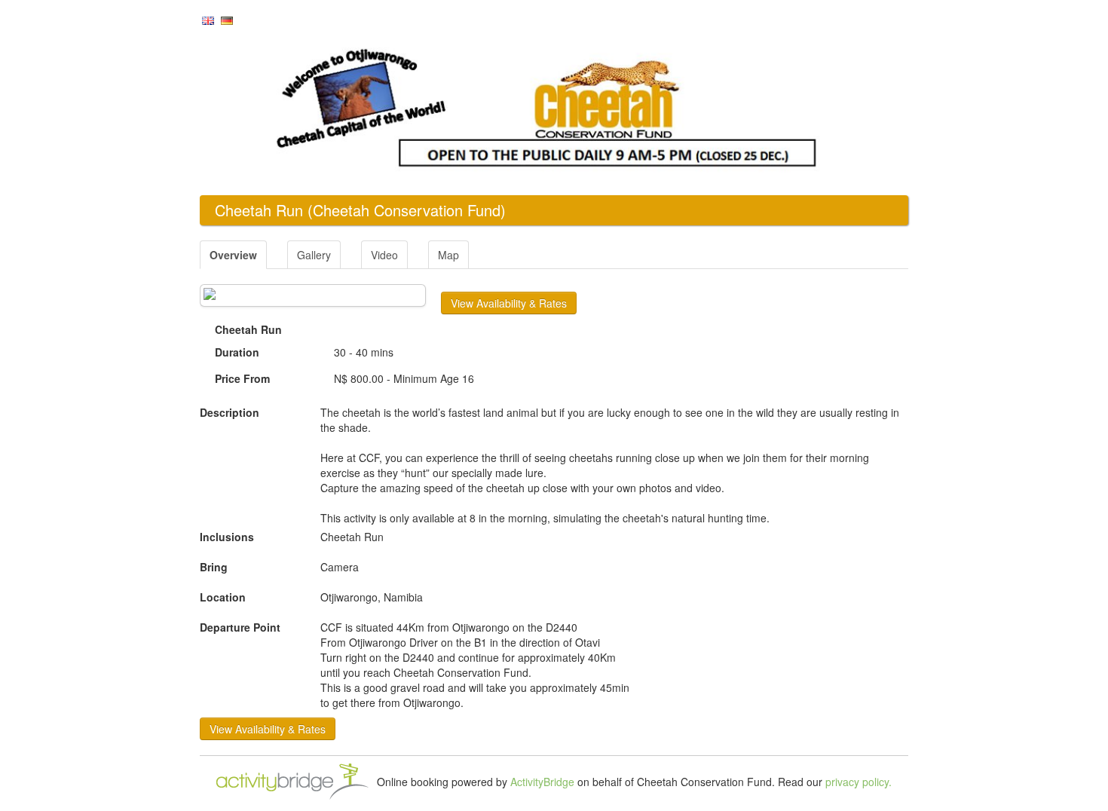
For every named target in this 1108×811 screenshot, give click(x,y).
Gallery (314, 254)
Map (448, 254)
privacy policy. (858, 781)
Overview (233, 254)
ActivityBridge (542, 781)
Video (384, 254)
